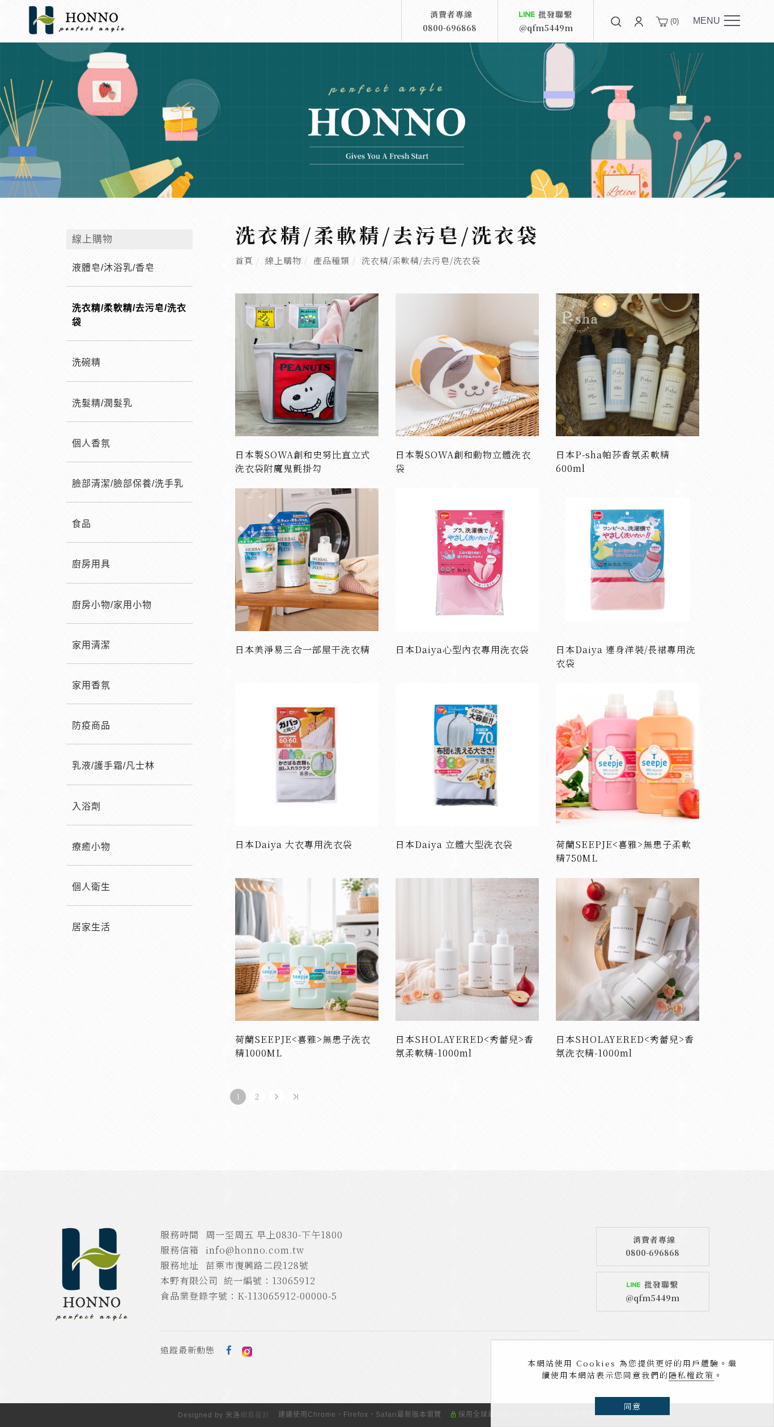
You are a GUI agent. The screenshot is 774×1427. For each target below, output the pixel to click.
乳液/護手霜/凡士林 (113, 765)
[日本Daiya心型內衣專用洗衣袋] (467, 558)
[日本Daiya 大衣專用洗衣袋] (307, 753)
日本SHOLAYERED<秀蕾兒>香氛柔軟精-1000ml (464, 1046)
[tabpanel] (387, 120)
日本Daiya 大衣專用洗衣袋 (293, 844)
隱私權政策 (691, 1375)
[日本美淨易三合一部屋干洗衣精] (307, 558)
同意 (632, 1406)
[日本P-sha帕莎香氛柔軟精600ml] (627, 363)
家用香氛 (91, 685)
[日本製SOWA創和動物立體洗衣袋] (467, 363)
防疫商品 (91, 725)
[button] (616, 21)
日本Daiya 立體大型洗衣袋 (454, 844)
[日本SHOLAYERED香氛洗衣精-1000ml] (627, 948)
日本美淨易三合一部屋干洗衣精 (302, 649)
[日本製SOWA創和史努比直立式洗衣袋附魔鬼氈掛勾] (307, 363)
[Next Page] (276, 1097)
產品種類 (331, 260)
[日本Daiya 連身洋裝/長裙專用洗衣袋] (627, 558)
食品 (81, 524)
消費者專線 (450, 20)
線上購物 (283, 260)
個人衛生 (91, 887)
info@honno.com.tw (255, 1249)
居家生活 (91, 927)
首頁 (244, 260)
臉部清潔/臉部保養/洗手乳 (128, 483)
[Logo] (76, 19)
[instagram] (247, 1350)
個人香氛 (91, 443)
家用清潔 (91, 645)
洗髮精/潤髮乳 (102, 403)
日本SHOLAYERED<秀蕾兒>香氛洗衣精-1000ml (625, 1046)
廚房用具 (91, 564)
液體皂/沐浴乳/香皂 (113, 267)
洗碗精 (86, 362)
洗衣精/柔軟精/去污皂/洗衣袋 (421, 260)
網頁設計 (255, 1415)
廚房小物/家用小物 (112, 605)
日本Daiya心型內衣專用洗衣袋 (462, 649)
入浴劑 (86, 806)
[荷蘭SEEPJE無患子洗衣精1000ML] (307, 948)
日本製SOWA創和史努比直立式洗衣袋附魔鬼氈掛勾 (303, 461)
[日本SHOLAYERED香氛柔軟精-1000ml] (467, 948)
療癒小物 (91, 846)
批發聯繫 (546, 20)
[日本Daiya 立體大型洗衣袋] (467, 753)
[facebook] (229, 1349)
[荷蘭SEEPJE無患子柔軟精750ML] (627, 753)
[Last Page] (296, 1097)
